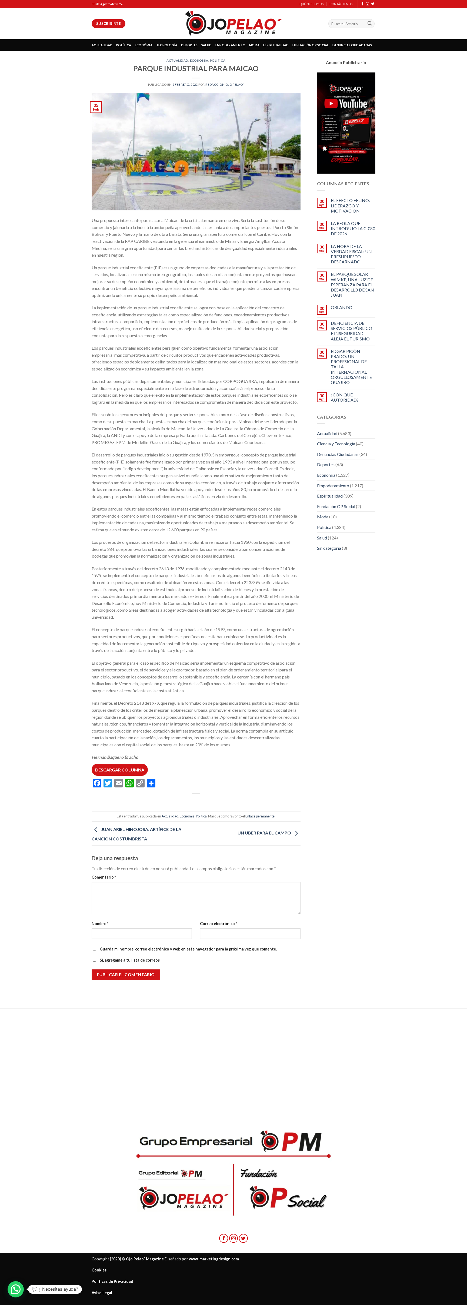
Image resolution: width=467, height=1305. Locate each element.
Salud (322, 537)
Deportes (326, 464)
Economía (199, 60)
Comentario (104, 877)
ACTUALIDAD (102, 45)
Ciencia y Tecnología (336, 443)
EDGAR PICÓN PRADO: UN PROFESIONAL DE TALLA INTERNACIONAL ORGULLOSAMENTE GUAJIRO (351, 367)
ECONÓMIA (143, 45)
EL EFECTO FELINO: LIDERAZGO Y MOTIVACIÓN (350, 205)
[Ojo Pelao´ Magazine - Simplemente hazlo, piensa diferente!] (233, 23)
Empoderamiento (333, 485)
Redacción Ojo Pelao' (224, 84)
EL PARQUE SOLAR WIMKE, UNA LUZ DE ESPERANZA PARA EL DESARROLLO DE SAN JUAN (352, 284)
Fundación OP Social (336, 506)
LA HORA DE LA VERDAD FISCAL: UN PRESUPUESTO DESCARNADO (351, 254)
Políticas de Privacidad (112, 1281)
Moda (322, 516)
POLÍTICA (123, 45)
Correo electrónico (218, 923)
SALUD (206, 45)
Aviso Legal (102, 1292)
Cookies (99, 1270)
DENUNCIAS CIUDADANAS (352, 45)
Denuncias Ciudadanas (338, 454)
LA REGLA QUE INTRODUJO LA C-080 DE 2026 (353, 228)
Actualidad (177, 60)
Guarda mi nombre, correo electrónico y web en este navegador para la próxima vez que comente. (188, 949)
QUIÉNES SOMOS (311, 4)
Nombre (100, 923)
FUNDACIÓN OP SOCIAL (310, 45)
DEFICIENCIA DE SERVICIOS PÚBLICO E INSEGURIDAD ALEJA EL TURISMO (351, 330)
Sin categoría (329, 548)
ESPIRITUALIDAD (276, 45)
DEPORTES (189, 45)
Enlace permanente (260, 816)
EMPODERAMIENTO (230, 45)
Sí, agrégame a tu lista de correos (129, 960)
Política (217, 60)
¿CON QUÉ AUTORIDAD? (345, 397)
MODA (254, 45)
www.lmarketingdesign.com (214, 1259)
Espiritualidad (330, 495)
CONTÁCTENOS (340, 4)
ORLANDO (341, 307)
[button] (16, 1289)
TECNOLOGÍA (166, 45)
